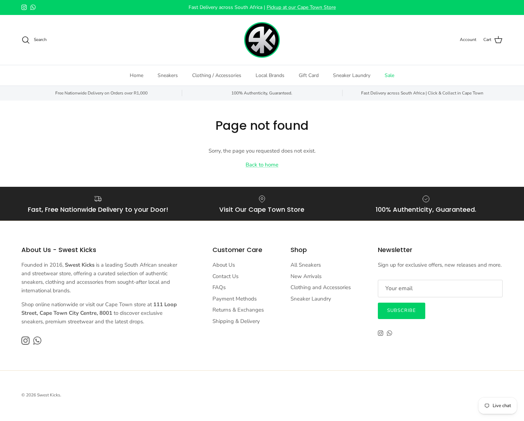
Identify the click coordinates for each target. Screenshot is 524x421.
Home (136, 75)
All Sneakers (306, 264)
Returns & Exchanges (238, 309)
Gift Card (309, 75)
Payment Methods (234, 298)
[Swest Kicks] (262, 40)
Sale (389, 75)
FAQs (219, 287)
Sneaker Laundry (351, 75)
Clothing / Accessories (216, 75)
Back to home (262, 164)
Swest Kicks (48, 395)
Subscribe (401, 310)
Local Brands (270, 75)
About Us (223, 264)
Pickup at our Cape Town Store (301, 7)
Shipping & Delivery (236, 321)
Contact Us (225, 276)
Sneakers (168, 75)
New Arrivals (306, 276)
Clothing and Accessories (321, 287)
